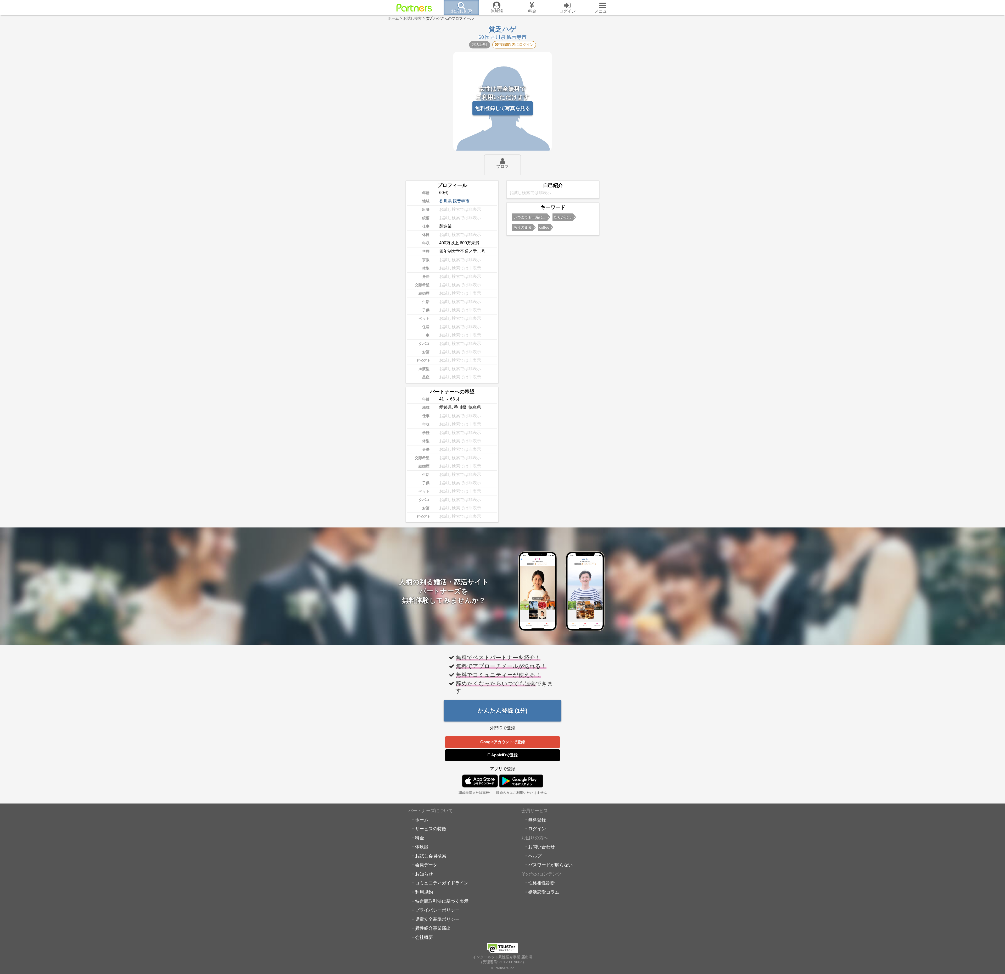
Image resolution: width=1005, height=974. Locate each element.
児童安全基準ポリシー (437, 919)
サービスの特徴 (430, 828)
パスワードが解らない (550, 864)
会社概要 (424, 937)
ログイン (537, 828)
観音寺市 (461, 201)
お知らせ (424, 874)
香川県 (445, 201)
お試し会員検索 (430, 856)
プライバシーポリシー (437, 910)
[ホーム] (414, 7)
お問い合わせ (541, 846)
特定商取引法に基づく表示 (441, 901)
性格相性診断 (541, 882)
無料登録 (537, 819)
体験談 (421, 846)
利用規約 (424, 892)
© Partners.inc (502, 968)
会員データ (426, 864)
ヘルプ (534, 856)
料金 (419, 837)
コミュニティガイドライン (441, 882)
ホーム (421, 819)
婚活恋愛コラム (543, 892)
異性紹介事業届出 (433, 928)
